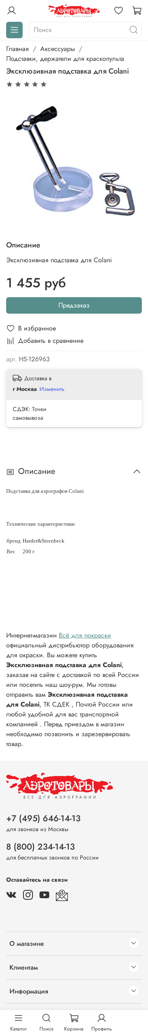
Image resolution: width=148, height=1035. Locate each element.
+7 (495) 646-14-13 (43, 818)
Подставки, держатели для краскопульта (65, 58)
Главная (17, 48)
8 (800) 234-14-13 (40, 847)
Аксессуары (57, 48)
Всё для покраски (85, 635)
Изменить (52, 389)
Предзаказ (74, 305)
